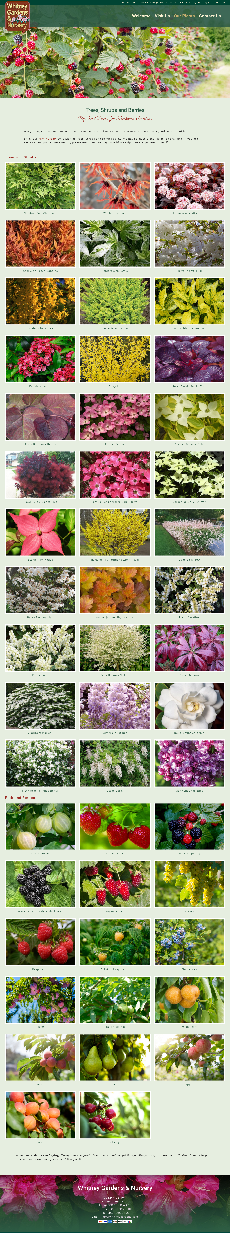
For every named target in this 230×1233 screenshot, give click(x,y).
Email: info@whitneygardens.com (202, 2)
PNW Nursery (47, 138)
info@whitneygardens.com (119, 1216)
